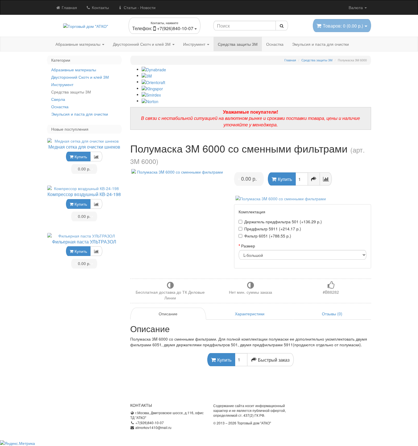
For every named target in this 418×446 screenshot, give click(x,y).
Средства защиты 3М (238, 44)
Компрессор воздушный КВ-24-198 (84, 194)
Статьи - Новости (139, 7)
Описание (168, 313)
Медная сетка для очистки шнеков (84, 146)
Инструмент (194, 44)
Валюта (356, 7)
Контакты (100, 7)
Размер (248, 246)
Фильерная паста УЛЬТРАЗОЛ (84, 241)
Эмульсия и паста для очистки (320, 44)
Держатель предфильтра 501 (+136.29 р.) (283, 221)
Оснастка (275, 44)
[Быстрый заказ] (314, 179)
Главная (69, 7)
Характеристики (249, 313)
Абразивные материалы (78, 44)
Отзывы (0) (332, 313)
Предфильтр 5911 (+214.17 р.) (272, 229)
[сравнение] (96, 156)
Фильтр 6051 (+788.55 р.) (267, 236)
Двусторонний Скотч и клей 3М (142, 44)
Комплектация (252, 211)
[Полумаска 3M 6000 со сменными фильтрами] (178, 172)
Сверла (58, 99)
